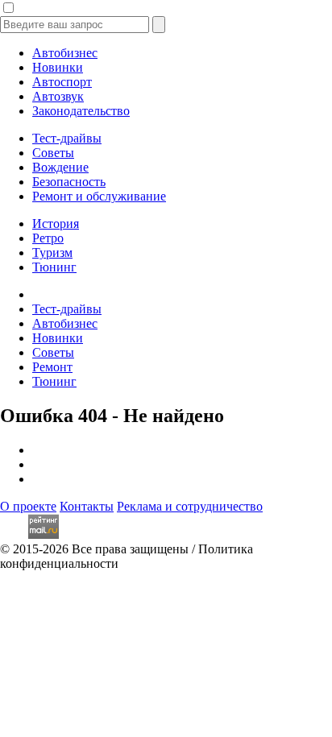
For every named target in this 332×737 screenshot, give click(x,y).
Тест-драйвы (67, 138)
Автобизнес (65, 53)
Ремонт (52, 367)
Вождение (60, 167)
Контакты (87, 506)
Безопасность (69, 181)
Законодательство (81, 111)
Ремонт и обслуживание (99, 196)
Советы (53, 152)
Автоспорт (62, 82)
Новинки (57, 67)
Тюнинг (54, 267)
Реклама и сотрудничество (190, 506)
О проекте (28, 506)
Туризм (52, 252)
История (55, 223)
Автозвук (58, 96)
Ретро (48, 238)
